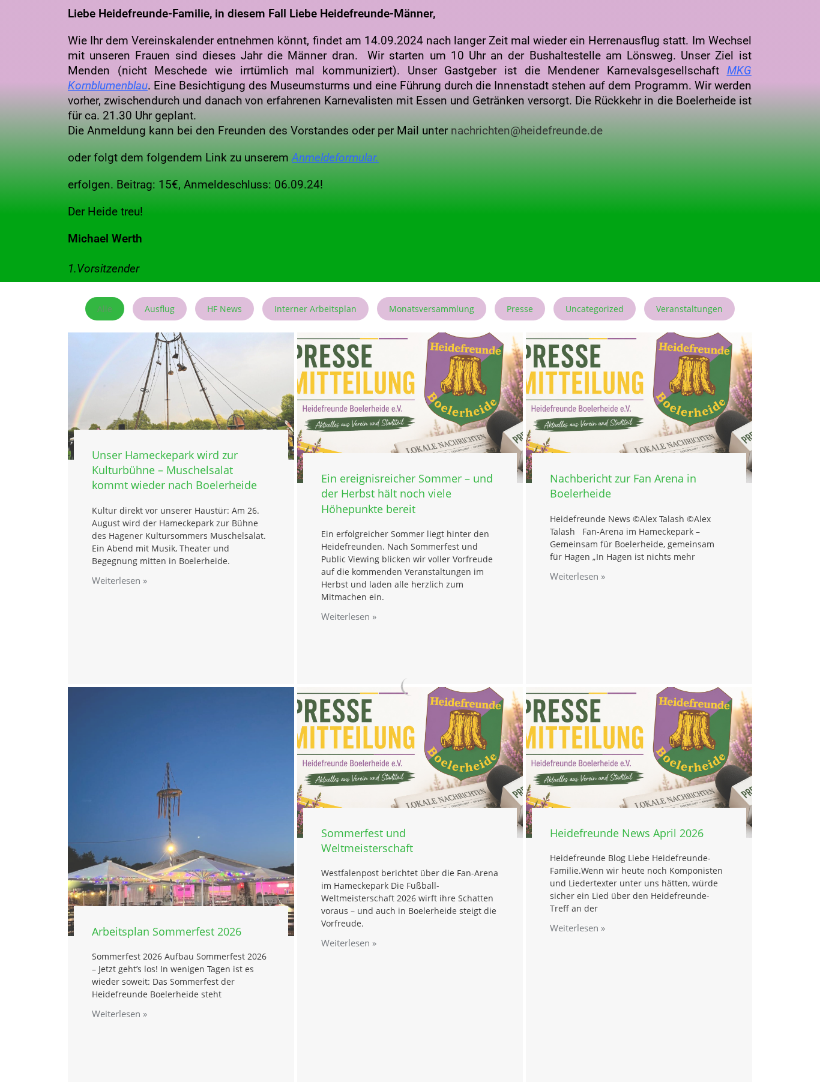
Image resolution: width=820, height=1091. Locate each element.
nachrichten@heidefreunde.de (527, 130)
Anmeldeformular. (335, 157)
